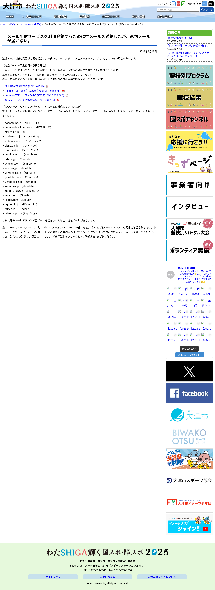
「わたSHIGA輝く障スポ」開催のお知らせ (188, 45)
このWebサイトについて (162, 577)
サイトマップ (53, 577)
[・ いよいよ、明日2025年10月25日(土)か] (172, 304)
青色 (205, 3)
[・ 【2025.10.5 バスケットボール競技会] (206, 338)
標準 (198, 3)
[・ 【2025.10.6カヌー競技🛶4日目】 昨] (183, 338)
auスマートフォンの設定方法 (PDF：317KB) (30, 100)
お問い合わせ (164, 16)
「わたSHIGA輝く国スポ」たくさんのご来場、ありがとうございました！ (188, 54)
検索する (207, 9)
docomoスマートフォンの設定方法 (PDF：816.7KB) (34, 95)
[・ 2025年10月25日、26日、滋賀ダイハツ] (206, 292)
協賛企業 (84, 16)
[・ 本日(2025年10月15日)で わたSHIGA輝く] (206, 304)
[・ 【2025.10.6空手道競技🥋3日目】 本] (206, 315)
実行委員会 (60, 16)
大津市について (110, 16)
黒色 (211, 3)
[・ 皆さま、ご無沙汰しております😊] (183, 292)
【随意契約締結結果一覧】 (180, 37)
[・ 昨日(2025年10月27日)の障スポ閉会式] (195, 292)
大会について (33, 16)
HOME (10, 16)
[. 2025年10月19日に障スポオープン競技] (183, 304)
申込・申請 (138, 16)
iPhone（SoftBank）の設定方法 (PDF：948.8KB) (33, 90)
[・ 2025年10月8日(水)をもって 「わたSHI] (172, 315)
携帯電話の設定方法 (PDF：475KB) (25, 86)
